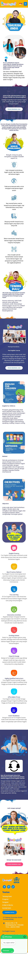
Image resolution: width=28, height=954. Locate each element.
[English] (22, 4)
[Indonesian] (20, 4)
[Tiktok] (13, 886)
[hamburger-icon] (25, 4)
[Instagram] (8, 886)
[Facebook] (4, 886)
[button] (24, 937)
